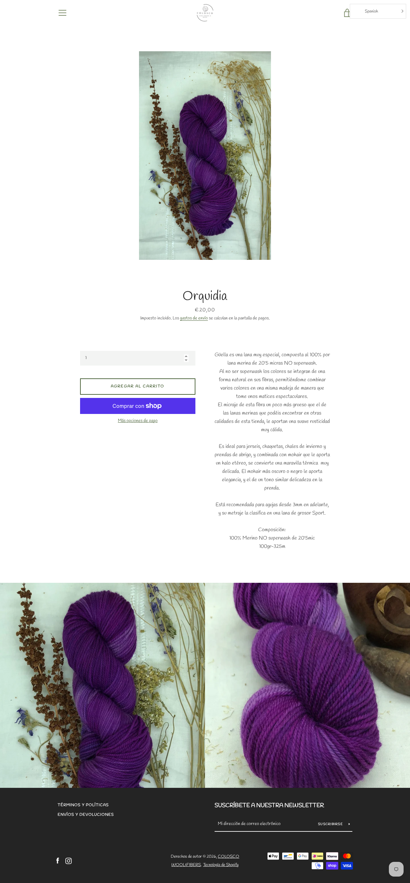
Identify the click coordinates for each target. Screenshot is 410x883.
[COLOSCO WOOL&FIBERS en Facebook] (57, 860)
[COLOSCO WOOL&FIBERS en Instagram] (68, 860)
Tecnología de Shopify (221, 865)
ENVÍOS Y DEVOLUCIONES (86, 814)
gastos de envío (194, 318)
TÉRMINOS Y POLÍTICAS (83, 805)
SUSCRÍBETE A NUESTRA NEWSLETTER (269, 805)
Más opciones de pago (138, 421)
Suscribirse (331, 824)
